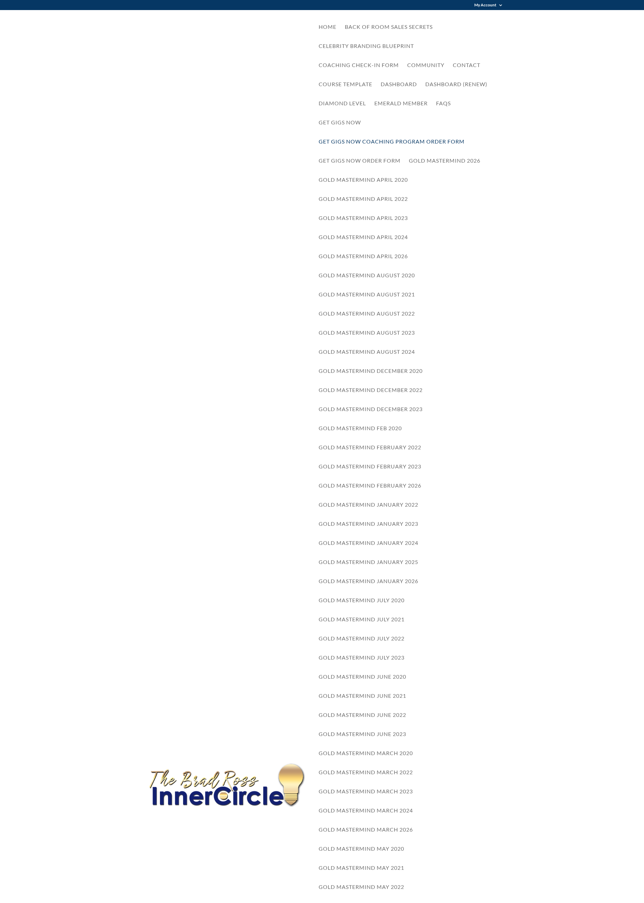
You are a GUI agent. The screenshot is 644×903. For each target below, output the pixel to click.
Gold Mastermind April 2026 (363, 256)
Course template (345, 84)
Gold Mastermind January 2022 (368, 505)
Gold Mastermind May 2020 (361, 849)
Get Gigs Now (340, 122)
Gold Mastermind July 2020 (362, 600)
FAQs (443, 103)
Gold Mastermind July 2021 (362, 619)
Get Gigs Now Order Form (359, 161)
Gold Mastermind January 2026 (368, 581)
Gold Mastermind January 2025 (368, 562)
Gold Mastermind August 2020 (367, 275)
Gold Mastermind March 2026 (366, 830)
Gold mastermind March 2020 (366, 753)
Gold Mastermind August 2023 (367, 333)
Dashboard (399, 84)
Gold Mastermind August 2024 (367, 352)
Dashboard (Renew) (456, 84)
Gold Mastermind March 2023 (366, 791)
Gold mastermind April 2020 (363, 180)
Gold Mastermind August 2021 (367, 294)
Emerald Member (401, 103)
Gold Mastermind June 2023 (362, 734)
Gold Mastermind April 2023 (363, 218)
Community (425, 65)
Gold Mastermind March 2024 (366, 810)
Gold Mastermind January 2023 (368, 524)
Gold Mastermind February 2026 (370, 486)
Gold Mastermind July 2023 (362, 658)
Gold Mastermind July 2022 (362, 638)
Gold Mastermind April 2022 (363, 199)
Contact (466, 65)
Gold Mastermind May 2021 (361, 868)
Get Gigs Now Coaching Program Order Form (392, 142)
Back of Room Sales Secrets (389, 27)
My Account (485, 5)
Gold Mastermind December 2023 (371, 409)
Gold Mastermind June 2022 (362, 715)
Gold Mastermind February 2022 (370, 447)
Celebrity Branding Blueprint (366, 46)
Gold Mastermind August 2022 (367, 314)
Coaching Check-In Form (359, 65)
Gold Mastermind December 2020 (371, 371)
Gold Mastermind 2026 (444, 161)
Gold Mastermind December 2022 (371, 390)
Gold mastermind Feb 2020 (360, 428)
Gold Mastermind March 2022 (366, 772)
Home (327, 27)
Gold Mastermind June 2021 (362, 696)
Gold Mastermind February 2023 (370, 466)
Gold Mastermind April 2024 (363, 237)
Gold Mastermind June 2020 (362, 677)
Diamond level (342, 103)
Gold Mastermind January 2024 (368, 543)
